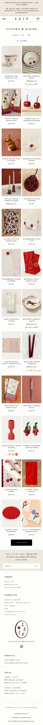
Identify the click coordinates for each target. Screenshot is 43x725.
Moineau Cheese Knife (31, 406)
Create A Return (12, 600)
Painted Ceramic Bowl (31, 77)
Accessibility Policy (14, 611)
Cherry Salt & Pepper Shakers (31, 120)
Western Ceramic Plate (31, 320)
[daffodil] (34, 370)
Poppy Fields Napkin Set (11, 120)
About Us (8, 581)
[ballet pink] (9, 454)
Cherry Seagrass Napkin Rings (31, 447)
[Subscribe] (36, 566)
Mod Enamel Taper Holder (11, 447)
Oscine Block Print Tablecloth (11, 363)
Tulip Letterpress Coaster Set (31, 530)
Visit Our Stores (12, 587)
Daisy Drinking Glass (11, 320)
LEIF (15, 707)
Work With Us (11, 584)
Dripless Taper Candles (31, 363)
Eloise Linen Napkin (31, 490)
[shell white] (24, 370)
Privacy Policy (21, 714)
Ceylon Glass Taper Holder (11, 200)
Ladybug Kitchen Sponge (31, 200)
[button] (4, 19)
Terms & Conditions (21, 717)
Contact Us (10, 614)
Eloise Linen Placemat (11, 530)
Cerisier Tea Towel (11, 490)
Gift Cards (9, 606)
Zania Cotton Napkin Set (11, 406)
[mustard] (13, 454)
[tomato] (16, 454)
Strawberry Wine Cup (31, 240)
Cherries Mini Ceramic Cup (11, 77)
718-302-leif (12, 660)
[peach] (31, 370)
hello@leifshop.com (16, 663)
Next (29, 35)
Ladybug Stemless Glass (31, 160)
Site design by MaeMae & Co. (21, 721)
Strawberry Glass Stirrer (11, 280)
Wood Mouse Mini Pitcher (11, 160)
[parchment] (27, 370)
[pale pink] (6, 454)
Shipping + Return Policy (17, 602)
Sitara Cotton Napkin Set (11, 240)
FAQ (6, 608)
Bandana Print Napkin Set (31, 280)
